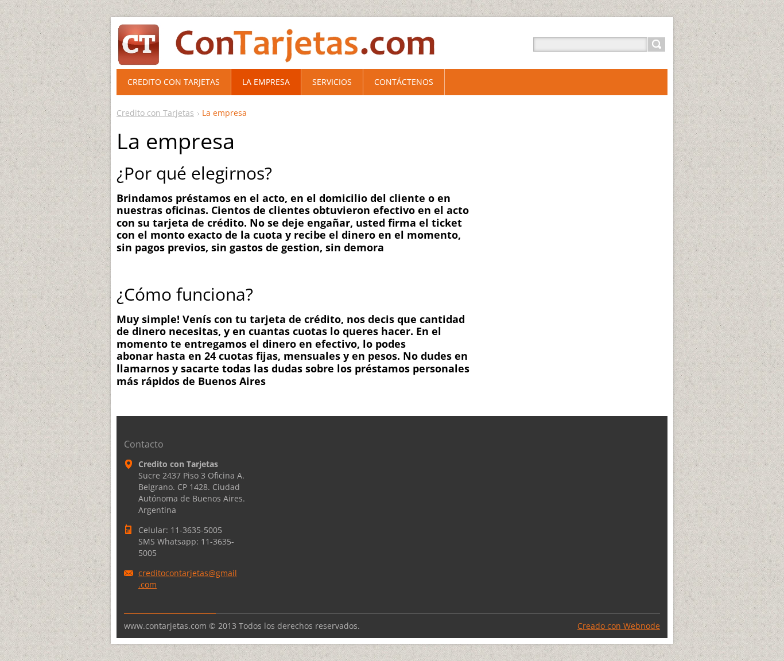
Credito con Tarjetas (155, 112)
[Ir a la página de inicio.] (303, 58)
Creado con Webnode (618, 625)
